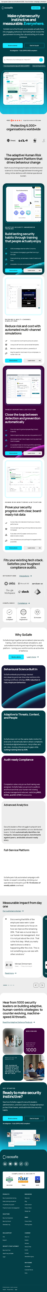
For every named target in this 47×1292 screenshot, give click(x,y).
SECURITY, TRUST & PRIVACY (11, 1246)
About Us (27, 1237)
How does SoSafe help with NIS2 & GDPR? (16, 66)
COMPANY (27, 1233)
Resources (27, 1198)
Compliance (22, 603)
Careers (26, 1240)
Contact (27, 1253)
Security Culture (7, 1221)
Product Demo (28, 1221)
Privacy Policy (10, 1289)
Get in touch (34, 45)
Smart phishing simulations (9, 1201)
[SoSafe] (7, 8)
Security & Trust (6, 1250)
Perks (26, 1273)
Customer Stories (29, 1270)
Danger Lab (27, 1211)
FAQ (4, 1237)
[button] (36, 985)
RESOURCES (28, 1194)
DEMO (26, 1217)
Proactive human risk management (11, 1208)
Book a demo (36, 8)
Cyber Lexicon (28, 1204)
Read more (9, 973)
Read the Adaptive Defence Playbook (17, 1022)
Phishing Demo (28, 1224)
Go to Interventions (13, 91)
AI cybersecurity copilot (8, 1204)
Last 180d (14, 78)
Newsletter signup (29, 1256)
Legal (4, 1257)
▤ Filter (42, 78)
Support (5, 1240)
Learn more (31, 270)
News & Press (28, 1246)
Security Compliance (8, 1218)
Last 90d (10, 78)
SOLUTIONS (6, 1214)
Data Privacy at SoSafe (8, 1253)
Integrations (24, 576)
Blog (26, 1201)
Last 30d (7, 78)
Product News (28, 1208)
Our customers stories (12, 911)
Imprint (4, 1289)
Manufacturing (6, 1224)
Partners (27, 1243)
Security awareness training (9, 1198)
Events (26, 1250)
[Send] (41, 60)
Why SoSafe (27, 1266)
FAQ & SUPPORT (7, 1233)
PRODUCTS (6, 1194)
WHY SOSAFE (28, 1262)
